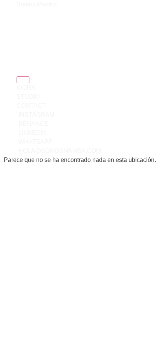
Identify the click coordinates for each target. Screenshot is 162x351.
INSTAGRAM (32, 36)
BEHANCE (29, 44)
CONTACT (29, 28)
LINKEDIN (28, 52)
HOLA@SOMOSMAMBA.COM (54, 69)
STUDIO (26, 20)
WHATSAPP (39, 60)
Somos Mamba (37, 4)
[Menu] (23, 79)
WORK (24, 13)
